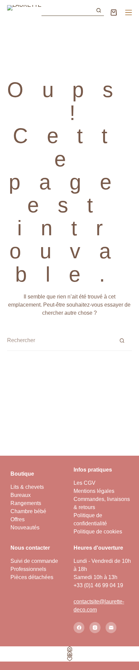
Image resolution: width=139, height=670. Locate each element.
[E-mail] (111, 627)
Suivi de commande (34, 561)
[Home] (69, 648)
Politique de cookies (98, 531)
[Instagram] (95, 627)
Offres (17, 519)
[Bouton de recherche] (98, 10)
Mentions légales (94, 491)
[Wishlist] (69, 659)
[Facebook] (79, 627)
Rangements (25, 503)
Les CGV (84, 483)
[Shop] (69, 653)
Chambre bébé (28, 511)
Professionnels (28, 569)
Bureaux (20, 495)
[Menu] (128, 12)
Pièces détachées (31, 577)
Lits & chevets (27, 487)
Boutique (22, 474)
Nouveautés (24, 527)
